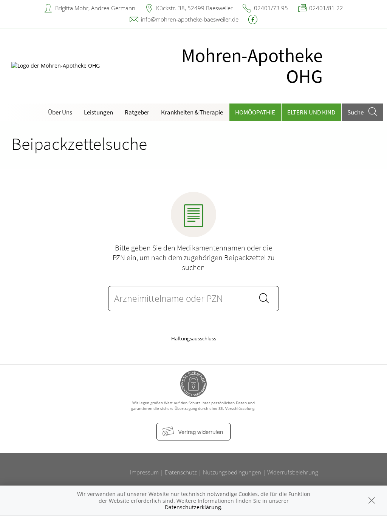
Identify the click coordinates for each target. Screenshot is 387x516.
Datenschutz (181, 472)
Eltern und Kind (311, 112)
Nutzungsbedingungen (232, 472)
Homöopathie (255, 112)
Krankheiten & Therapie (192, 112)
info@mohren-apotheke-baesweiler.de (189, 19)
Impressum (144, 472)
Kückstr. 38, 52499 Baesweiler (194, 8)
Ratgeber (137, 112)
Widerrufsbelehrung (292, 472)
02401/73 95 (271, 8)
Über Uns (60, 112)
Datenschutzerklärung (193, 507)
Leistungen (98, 112)
